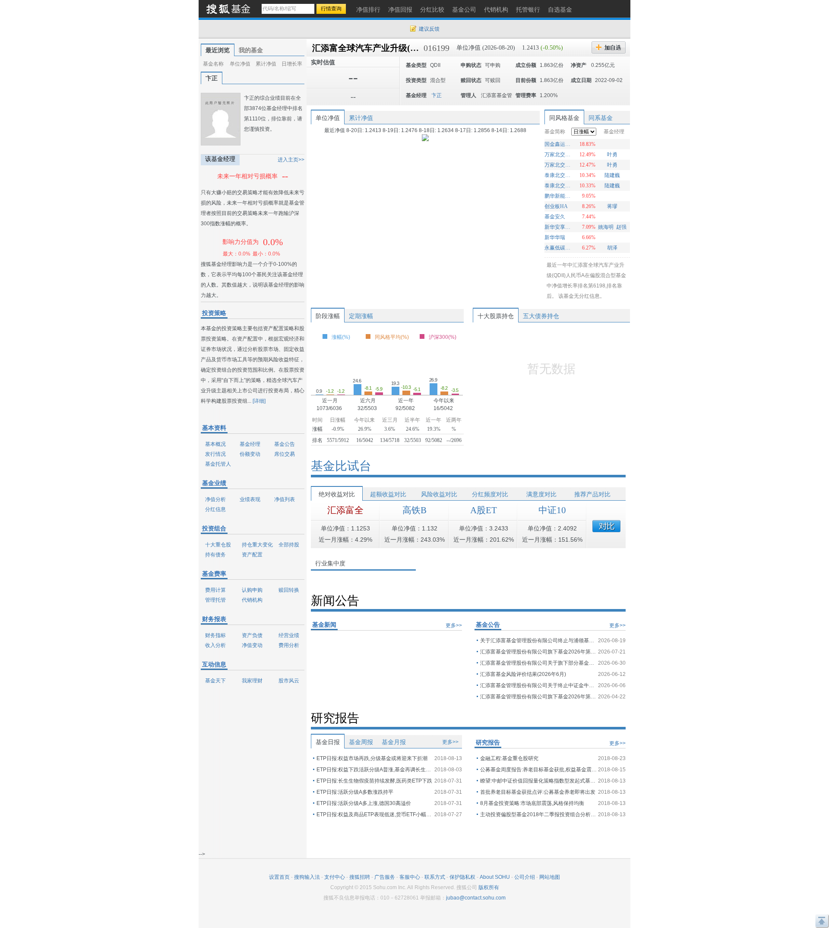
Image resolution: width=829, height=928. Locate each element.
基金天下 (215, 681)
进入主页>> (291, 160)
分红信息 (215, 509)
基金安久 (554, 217)
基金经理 (250, 444)
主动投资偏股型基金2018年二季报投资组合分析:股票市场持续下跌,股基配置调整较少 (538, 814)
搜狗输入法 (307, 877)
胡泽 (612, 248)
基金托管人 (218, 464)
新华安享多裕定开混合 (558, 227)
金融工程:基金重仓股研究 (509, 758)
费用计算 (215, 590)
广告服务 (384, 877)
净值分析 (215, 499)
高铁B (414, 510)
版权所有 (488, 887)
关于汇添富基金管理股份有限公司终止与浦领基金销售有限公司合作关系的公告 (538, 641)
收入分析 (215, 645)
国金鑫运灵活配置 (558, 144)
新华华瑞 (554, 237)
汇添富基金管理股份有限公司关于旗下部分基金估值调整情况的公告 (538, 663)
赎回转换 (288, 590)
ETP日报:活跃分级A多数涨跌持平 (354, 792)
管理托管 (215, 600)
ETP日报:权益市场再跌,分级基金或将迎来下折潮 (371, 758)
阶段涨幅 (328, 315)
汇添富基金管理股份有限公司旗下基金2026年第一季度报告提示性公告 (538, 697)
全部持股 (288, 545)
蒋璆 (612, 206)
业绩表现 (250, 499)
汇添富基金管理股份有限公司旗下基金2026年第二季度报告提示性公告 (538, 652)
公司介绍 (524, 877)
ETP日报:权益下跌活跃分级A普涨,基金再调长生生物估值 (374, 770)
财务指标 (215, 635)
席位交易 (284, 454)
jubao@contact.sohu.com (476, 898)
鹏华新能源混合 (558, 196)
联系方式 (434, 877)
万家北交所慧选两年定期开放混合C (558, 165)
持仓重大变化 (257, 545)
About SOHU (495, 877)
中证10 (552, 510)
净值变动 (252, 645)
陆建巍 (612, 175)
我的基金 (251, 50)
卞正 (212, 78)
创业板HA (556, 206)
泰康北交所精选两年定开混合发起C (558, 186)
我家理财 (252, 681)
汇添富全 (345, 510)
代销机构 (252, 600)
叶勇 (612, 155)
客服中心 (409, 877)
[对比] (606, 526)
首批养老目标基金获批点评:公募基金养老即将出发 (537, 792)
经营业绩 (288, 635)
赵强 (621, 227)
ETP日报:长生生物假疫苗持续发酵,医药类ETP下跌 (374, 781)
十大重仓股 (218, 545)
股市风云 (288, 681)
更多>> (454, 625)
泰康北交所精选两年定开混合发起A (558, 175)
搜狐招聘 (359, 877)
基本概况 (215, 444)
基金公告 (284, 444)
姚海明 (606, 227)
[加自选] (609, 47)
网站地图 (549, 877)
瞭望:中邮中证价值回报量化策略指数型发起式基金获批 (538, 781)
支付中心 (334, 877)
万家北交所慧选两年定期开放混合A (558, 155)
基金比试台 (341, 466)
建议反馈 (429, 29)
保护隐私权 (462, 877)
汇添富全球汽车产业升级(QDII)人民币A (388, 48)
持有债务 (215, 555)
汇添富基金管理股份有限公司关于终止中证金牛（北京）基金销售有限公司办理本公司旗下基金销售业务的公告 (538, 685)
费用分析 (288, 645)
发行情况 (215, 454)
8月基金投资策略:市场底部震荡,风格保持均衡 (532, 803)
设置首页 (279, 877)
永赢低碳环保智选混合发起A (558, 248)
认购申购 (252, 590)
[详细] (259, 401)
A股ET (483, 510)
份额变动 (250, 454)
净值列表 (284, 499)
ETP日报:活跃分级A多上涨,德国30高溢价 (363, 803)
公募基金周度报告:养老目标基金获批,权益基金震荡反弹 (538, 770)
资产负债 (252, 635)
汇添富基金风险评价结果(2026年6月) (523, 674)
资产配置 (252, 555)
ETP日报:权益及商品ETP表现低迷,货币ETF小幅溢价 (374, 814)
